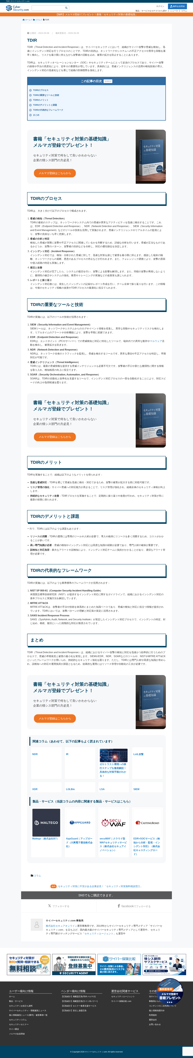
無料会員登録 (179, 6)
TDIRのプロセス (39, 90)
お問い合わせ (155, 1024)
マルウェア (156, 341)
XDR (35, 789)
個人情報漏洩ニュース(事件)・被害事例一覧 (28, 1015)
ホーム (12, 996)
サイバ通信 (14, 1029)
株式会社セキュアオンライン (61, 926)
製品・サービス (16, 1001)
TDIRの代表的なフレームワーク (46, 110)
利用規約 (153, 1015)
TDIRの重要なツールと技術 (44, 95)
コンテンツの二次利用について (162, 1006)
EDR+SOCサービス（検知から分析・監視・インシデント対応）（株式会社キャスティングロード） (146, 846)
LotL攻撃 (138, 754)
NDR (35, 754)
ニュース (174, 11)
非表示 (108, 81)
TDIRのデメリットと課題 (43, 105)
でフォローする (60, 906)
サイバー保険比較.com (121, 1001)
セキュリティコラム (18, 1020)
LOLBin (70, 789)
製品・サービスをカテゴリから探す (151, 11)
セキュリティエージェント (98, 933)
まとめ (34, 115)
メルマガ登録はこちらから (55, 173)
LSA (102, 789)
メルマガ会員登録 (17, 1034)
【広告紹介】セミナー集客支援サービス (78, 1006)
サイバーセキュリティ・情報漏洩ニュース (27, 1010)
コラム (184, 11)
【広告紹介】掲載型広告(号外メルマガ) (78, 996)
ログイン (160, 6)
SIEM (136, 789)
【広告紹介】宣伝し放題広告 (74, 1010)
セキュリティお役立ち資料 (21, 1006)
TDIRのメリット (39, 100)
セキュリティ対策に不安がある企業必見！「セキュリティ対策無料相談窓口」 (100, 886)
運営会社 (153, 1020)
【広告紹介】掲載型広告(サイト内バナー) (79, 1001)
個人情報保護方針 (157, 1010)
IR (67, 754)
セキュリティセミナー (19, 1024)
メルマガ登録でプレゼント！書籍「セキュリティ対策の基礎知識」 (101, 14)
